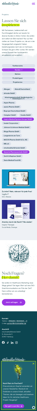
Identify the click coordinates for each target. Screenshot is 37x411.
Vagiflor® (5, 194)
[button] (33, 407)
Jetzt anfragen (12, 302)
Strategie (14, 227)
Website (8, 197)
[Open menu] (33, 4)
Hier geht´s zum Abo (12, 406)
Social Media (6, 227)
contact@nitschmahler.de (16, 323)
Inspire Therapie (8, 225)
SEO (3, 197)
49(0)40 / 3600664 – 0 (18, 321)
